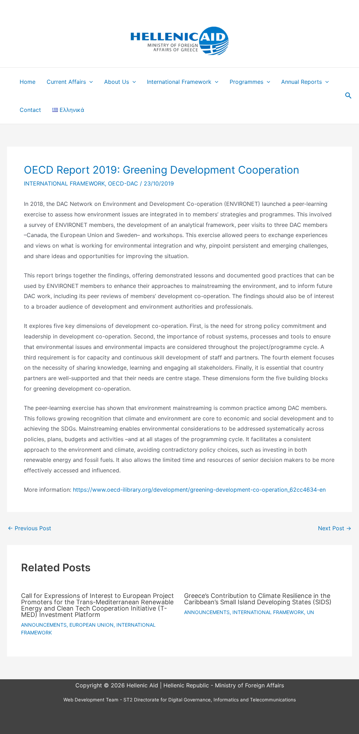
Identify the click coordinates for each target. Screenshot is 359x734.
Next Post (334, 528)
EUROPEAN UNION (91, 625)
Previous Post (29, 528)
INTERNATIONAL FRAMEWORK (64, 183)
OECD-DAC (123, 183)
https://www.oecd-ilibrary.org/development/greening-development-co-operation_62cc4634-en (199, 489)
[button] (89, 82)
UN (310, 612)
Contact (30, 109)
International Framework (179, 81)
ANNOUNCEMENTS (44, 625)
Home (27, 81)
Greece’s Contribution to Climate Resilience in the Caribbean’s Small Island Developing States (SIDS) (258, 599)
